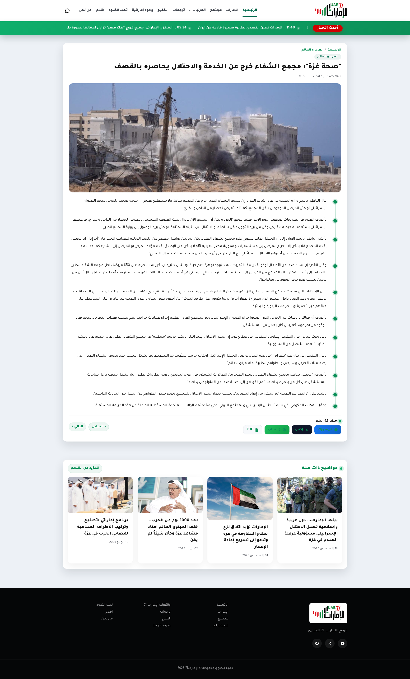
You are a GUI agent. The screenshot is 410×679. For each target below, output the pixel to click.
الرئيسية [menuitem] (249, 10)
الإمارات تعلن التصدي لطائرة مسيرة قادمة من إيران (276, 28)
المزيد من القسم (85, 468)
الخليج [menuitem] (162, 10)
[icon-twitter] (330, 643)
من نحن (107, 619)
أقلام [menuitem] (100, 10)
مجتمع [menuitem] (216, 10)
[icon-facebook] (317, 643)
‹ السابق (99, 427)
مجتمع (223, 619)
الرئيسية (334, 50)
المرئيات (197, 10)
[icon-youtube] (342, 643)
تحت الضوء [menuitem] (118, 10)
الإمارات (223, 612)
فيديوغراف (220, 626)
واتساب (274, 429)
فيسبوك (325, 429)
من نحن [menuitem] (85, 10)
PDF (250, 429)
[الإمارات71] (331, 10)
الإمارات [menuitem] (232, 10)
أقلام (109, 612)
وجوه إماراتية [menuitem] (142, 10)
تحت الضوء (105, 605)
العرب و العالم (312, 50)
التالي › (77, 427)
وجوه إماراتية (162, 626)
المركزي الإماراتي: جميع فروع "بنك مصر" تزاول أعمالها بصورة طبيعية (152, 28)
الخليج (166, 619)
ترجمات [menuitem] (179, 10)
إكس (299, 429)
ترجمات (165, 612)
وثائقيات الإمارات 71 (157, 605)
